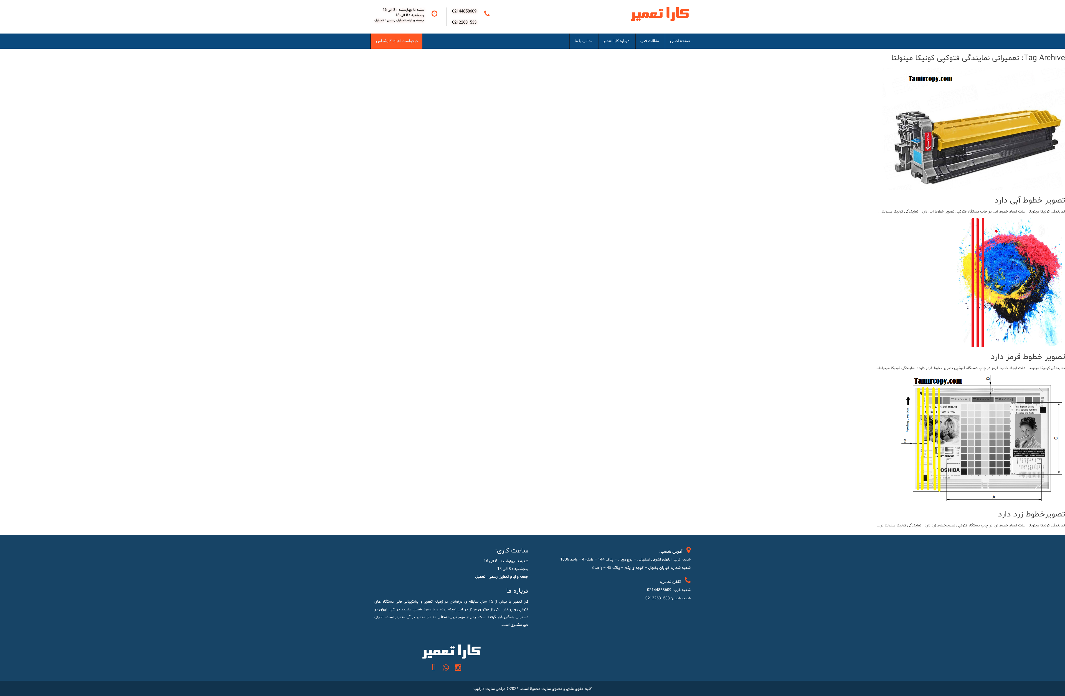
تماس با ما (583, 41)
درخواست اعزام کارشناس (397, 41)
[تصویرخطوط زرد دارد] (979, 500)
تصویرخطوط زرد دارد (1031, 514)
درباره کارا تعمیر (616, 41)
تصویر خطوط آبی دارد (1030, 200)
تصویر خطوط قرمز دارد (1028, 357)
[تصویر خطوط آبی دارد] (974, 186)
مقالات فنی (649, 41)
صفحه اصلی (680, 41)
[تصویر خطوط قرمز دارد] (1009, 343)
